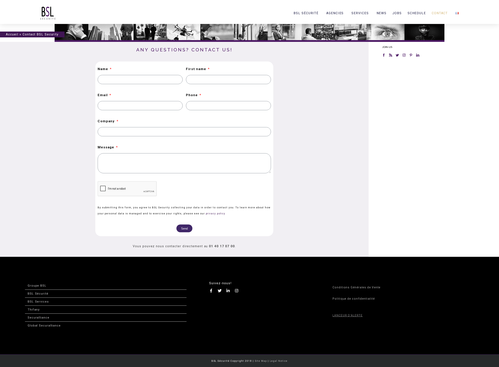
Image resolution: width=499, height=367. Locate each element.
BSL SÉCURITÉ (306, 13)
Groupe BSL (37, 285)
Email (103, 95)
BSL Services (38, 301)
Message (106, 147)
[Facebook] (384, 55)
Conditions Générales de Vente (356, 287)
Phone (192, 95)
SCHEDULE (417, 13)
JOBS (397, 13)
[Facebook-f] (211, 291)
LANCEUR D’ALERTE (348, 315)
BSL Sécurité (38, 293)
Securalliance (39, 317)
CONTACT (440, 13)
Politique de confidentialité (354, 298)
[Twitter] (397, 55)
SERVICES (360, 13)
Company (107, 121)
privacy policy (216, 213)
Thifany (34, 309)
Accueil (12, 34)
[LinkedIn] (418, 55)
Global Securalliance (44, 325)
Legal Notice (279, 361)
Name (103, 69)
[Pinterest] (411, 55)
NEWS (382, 13)
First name (196, 69)
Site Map (261, 361)
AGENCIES (335, 13)
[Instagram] (404, 55)
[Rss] (391, 55)
